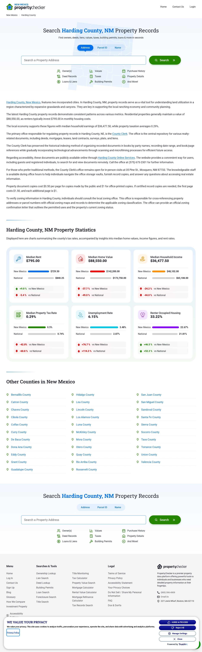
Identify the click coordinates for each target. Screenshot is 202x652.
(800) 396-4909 (168, 592)
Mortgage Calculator (82, 587)
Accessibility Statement (120, 582)
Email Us (165, 597)
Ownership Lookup (46, 573)
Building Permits (44, 587)
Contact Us (178, 6)
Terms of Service (116, 573)
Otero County (84, 447)
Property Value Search (83, 582)
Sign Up (10, 587)
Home (163, 6)
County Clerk (119, 133)
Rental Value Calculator (84, 592)
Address (85, 47)
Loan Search (42, 592)
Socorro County (150, 432)
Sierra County (149, 424)
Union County (149, 454)
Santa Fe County (151, 417)
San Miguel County (152, 402)
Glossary (11, 597)
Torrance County (151, 447)
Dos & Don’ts (114, 605)
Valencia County (150, 461)
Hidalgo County (85, 394)
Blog (8, 592)
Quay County (83, 454)
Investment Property (16, 606)
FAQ (110, 600)
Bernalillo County (21, 394)
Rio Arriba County (86, 461)
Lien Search (42, 578)
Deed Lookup (43, 582)
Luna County (83, 424)
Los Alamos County (87, 417)
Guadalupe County (22, 469)
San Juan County (151, 394)
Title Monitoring (80, 573)
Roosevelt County (86, 469)
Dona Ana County (21, 447)
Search (164, 60)
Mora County (83, 439)
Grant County (19, 461)
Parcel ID (102, 47)
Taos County (148, 439)
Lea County (83, 402)
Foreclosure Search (46, 597)
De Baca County (20, 439)
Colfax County (19, 424)
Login (193, 6)
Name (118, 47)
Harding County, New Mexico (23, 102)
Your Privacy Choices (119, 587)
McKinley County (86, 432)
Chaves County (20, 409)
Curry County (18, 432)
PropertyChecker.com (25, 7)
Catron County (19, 402)
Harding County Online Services (116, 157)
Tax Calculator (79, 578)
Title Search (42, 601)
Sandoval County (151, 409)
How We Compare (15, 601)
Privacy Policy (115, 578)
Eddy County (18, 454)
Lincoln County (85, 409)
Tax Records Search (82, 605)
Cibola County (19, 417)
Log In (9, 578)
